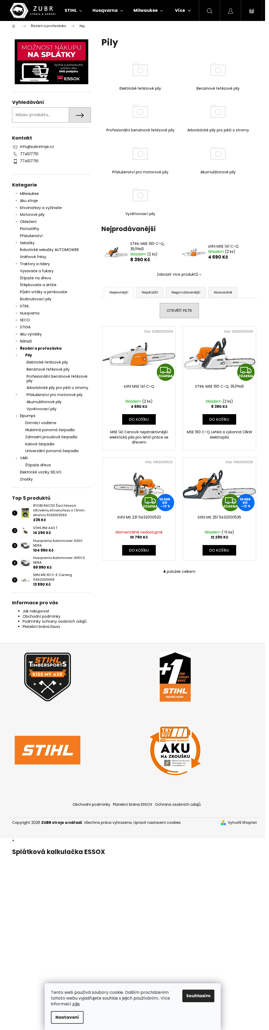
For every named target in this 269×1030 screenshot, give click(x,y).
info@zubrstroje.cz (37, 146)
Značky (26, 479)
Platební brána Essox (41, 626)
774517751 (29, 154)
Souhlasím (198, 996)
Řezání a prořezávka (40, 348)
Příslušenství (31, 235)
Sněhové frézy (33, 256)
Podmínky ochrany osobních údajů (54, 621)
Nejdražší (150, 292)
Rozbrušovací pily (35, 299)
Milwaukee (29, 193)
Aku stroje (29, 200)
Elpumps (27, 415)
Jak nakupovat (36, 611)
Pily (28, 355)
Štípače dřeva (38, 465)
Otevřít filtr (179, 310)
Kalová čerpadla (39, 444)
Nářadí (26, 341)
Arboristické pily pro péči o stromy (57, 387)
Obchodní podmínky (41, 616)
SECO (25, 320)
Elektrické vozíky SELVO (40, 472)
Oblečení (28, 221)
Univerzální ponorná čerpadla (52, 450)
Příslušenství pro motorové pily (55, 394)
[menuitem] (73, 10)
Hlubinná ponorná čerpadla (50, 430)
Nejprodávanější (186, 292)
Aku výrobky (31, 334)
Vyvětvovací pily (41, 409)
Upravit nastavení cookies (157, 822)
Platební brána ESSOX (132, 804)
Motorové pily (32, 214)
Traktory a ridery (35, 263)
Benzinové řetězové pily (48, 369)
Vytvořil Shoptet (242, 822)
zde (76, 1004)
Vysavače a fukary (37, 271)
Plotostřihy (29, 228)
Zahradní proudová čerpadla (51, 437)
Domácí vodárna (40, 422)
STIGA (25, 327)
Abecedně (223, 292)
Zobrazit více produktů (177, 274)
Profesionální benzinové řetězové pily (57, 378)
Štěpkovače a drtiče (38, 284)
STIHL (24, 306)
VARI (24, 458)
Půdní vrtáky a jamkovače (43, 292)
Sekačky (27, 243)
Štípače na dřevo (35, 278)
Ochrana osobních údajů (178, 804)
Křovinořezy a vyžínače (41, 207)
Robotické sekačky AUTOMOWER (49, 249)
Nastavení (67, 1017)
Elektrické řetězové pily (47, 362)
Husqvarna (29, 313)
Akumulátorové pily (44, 401)
